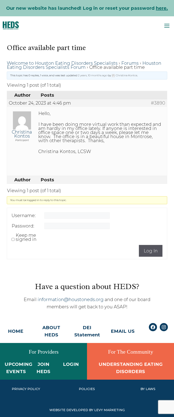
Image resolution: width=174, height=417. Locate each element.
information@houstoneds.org (71, 299)
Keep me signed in (26, 237)
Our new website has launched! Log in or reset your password (87, 8)
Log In (151, 251)
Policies (87, 389)
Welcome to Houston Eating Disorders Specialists (62, 63)
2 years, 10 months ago (92, 75)
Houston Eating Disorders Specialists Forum (84, 65)
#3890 (158, 103)
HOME (15, 331)
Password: (23, 226)
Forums (130, 63)
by (143, 389)
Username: (24, 215)
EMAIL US (123, 331)
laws (150, 389)
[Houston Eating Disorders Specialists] (10, 25)
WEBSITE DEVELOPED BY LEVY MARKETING (87, 410)
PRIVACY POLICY (26, 389)
